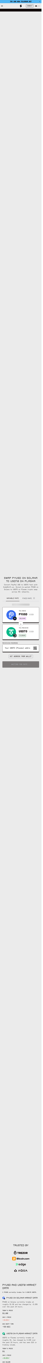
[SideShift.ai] (21, 6)
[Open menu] (2, 6)
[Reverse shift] (20, 623)
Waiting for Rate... (20, 664)
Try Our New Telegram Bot (21, 1)
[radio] (12, 599)
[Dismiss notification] (39, 1)
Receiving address (10, 643)
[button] (37, 6)
